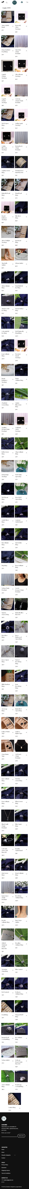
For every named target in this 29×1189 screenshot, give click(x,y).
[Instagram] (2, 1182)
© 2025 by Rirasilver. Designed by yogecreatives (12, 1186)
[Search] (6, 2)
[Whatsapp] (3, 1182)
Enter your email (6, 1132)
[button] (3, 2)
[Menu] (27, 2)
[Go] (12, 26)
